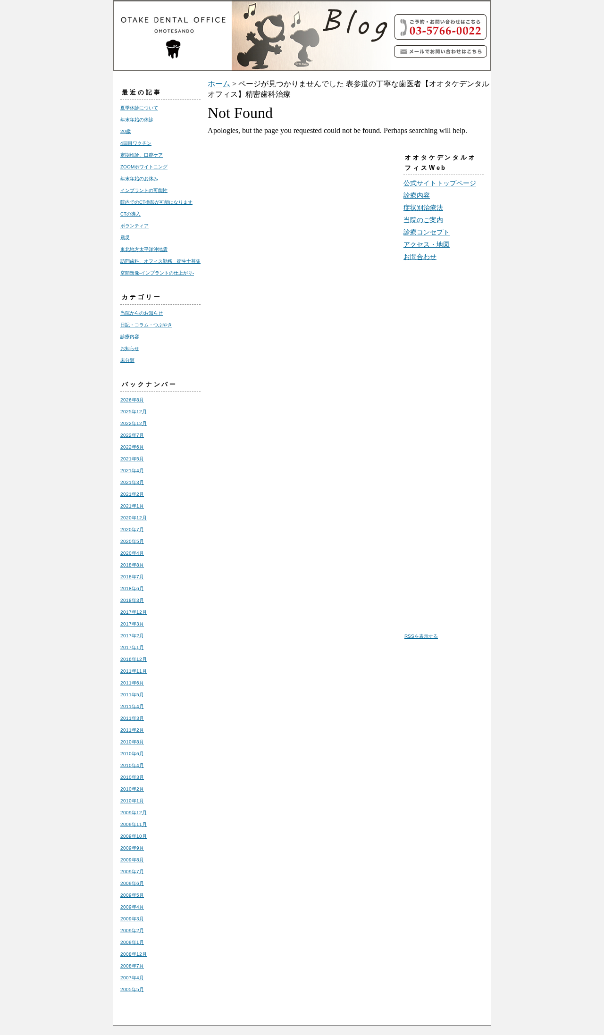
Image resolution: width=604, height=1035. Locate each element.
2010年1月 (132, 800)
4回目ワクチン (135, 143)
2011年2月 (132, 730)
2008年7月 (132, 965)
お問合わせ (419, 256)
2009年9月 (132, 848)
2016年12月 (133, 659)
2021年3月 (132, 482)
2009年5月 (132, 895)
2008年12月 (133, 954)
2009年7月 (132, 871)
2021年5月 (132, 458)
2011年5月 (132, 694)
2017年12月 (133, 612)
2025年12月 (133, 411)
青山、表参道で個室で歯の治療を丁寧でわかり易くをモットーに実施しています (441, 51)
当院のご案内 (423, 220)
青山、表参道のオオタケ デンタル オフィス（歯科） (254, 35)
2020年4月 (132, 553)
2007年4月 (132, 977)
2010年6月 (132, 753)
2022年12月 (133, 423)
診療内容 (129, 336)
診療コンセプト (426, 232)
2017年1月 (132, 647)
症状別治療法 (423, 207)
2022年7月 (132, 435)
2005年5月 (132, 989)
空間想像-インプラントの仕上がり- (157, 272)
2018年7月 (132, 576)
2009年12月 (133, 812)
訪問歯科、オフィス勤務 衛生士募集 (160, 261)
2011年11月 (133, 671)
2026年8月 (132, 399)
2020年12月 (133, 517)
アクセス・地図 (426, 244)
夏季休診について (139, 107)
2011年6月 (132, 682)
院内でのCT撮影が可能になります (156, 202)
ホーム (219, 84)
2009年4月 (132, 907)
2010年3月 (132, 777)
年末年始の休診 (136, 119)
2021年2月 (132, 494)
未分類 (127, 360)
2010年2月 (132, 789)
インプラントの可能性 (144, 190)
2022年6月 (132, 447)
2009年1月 (132, 942)
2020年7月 (132, 529)
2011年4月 (132, 706)
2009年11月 (133, 824)
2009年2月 (132, 930)
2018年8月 (132, 565)
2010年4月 (132, 765)
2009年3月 (132, 918)
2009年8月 (132, 859)
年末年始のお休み (139, 178)
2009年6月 (132, 883)
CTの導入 (130, 214)
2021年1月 (132, 506)
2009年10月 (133, 836)
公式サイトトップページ (439, 183)
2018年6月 (132, 588)
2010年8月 (132, 741)
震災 (125, 237)
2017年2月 (132, 635)
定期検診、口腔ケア (141, 155)
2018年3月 (132, 600)
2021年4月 (132, 470)
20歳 (125, 131)
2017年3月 (132, 623)
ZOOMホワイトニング (144, 166)
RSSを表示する (421, 636)
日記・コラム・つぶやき (146, 324)
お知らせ (129, 348)
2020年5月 (132, 541)
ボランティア (134, 225)
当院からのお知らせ (141, 313)
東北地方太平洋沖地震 (144, 249)
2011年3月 (132, 718)
